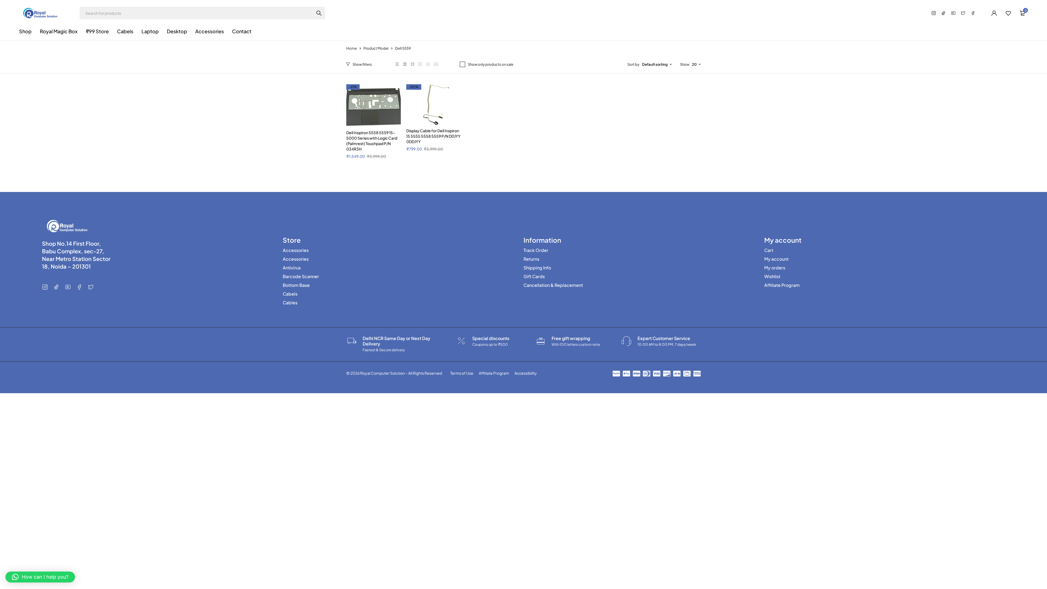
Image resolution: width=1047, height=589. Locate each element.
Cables (290, 302)
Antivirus (292, 268)
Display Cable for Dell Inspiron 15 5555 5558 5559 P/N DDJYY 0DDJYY (433, 136)
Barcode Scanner (301, 276)
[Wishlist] (1008, 13)
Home (351, 48)
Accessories (296, 250)
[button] (40, 577)
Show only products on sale (490, 64)
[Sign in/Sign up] (994, 13)
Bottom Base (296, 285)
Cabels (290, 294)
